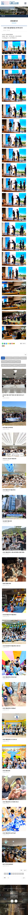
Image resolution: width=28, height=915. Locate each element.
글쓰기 (25, 870)
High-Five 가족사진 (6, 365)
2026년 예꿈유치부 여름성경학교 (9, 614)
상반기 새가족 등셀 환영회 (8, 864)
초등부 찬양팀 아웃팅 (7, 583)
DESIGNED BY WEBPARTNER (14, 910)
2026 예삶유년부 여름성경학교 (9, 490)
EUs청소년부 (12, 361)
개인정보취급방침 (14, 911)
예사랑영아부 (9, 358)
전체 (3, 358)
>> (22, 873)
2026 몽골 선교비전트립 (8, 427)
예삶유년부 (23, 358)
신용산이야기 (22, 365)
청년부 (18, 361)
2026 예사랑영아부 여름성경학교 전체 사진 (11, 645)
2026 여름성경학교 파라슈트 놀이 (10, 677)
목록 (25, 354)
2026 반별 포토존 (6, 770)
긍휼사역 (15, 365)
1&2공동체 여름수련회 (7, 521)
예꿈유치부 (16, 358)
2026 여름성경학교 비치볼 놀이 (9, 708)
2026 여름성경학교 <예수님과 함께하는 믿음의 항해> (14, 552)
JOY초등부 (4, 361)
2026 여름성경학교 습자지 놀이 (9, 833)
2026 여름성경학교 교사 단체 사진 (10, 739)
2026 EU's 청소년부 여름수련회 (9, 458)
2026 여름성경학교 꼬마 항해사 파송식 (11, 801)
